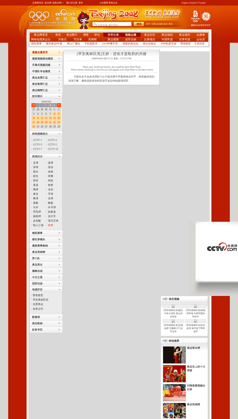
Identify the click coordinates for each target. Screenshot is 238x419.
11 (38, 118)
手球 (50, 194)
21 (50, 122)
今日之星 (37, 277)
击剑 (50, 189)
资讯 (58, 34)
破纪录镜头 (38, 239)
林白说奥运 (149, 43)
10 (34, 118)
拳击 (170, 24)
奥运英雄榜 (38, 252)
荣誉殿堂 (185, 43)
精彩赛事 (36, 43)
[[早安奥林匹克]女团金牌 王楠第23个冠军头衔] (173, 321)
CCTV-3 (37, 144)
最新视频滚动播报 (42, 58)
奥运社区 (149, 34)
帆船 (50, 203)
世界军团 (184, 39)
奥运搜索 (113, 39)
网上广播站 (73, 43)
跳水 (165, 24)
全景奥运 (38, 304)
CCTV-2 (52, 140)
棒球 (35, 198)
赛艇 (35, 203)
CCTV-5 (52, 144)
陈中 (148, 24)
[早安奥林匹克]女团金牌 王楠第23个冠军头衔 (173, 328)
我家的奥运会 (130, 43)
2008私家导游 (168, 43)
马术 (35, 207)
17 (34, 122)
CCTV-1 (37, 140)
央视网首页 (38, 2)
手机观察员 (90, 43)
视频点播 (130, 34)
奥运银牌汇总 (40, 84)
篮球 (50, 162)
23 (59, 122)
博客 (86, 34)
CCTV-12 (53, 149)
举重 (50, 176)
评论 (97, 34)
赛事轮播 (113, 34)
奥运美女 (37, 264)
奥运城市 (184, 34)
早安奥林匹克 (40, 299)
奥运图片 (72, 34)
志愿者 (201, 34)
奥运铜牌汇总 (40, 90)
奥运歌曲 (37, 323)
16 (59, 118)
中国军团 (167, 39)
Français (202, 2)
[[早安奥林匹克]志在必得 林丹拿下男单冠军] (195, 321)
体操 (50, 171)
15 (54, 118)
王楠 (153, 24)
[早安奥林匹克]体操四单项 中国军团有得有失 (195, 313)
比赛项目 (149, 39)
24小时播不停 (110, 43)
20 (46, 122)
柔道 (35, 185)
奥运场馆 (167, 34)
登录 (80, 2)
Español (193, 2)
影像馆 (36, 317)
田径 (35, 180)
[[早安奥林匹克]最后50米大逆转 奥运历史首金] (173, 307)
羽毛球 (37, 211)
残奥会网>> (58, 2)
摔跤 (50, 180)
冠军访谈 (130, 39)
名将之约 (38, 308)
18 (38, 122)
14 (50, 118)
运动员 (201, 39)
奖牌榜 (92, 39)
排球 (35, 167)
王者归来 (199, 43)
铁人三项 (38, 225)
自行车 (52, 216)
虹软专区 (37, 329)
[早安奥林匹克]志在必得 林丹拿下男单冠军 (195, 328)
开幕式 (62, 39)
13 (46, 118)
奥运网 (48, 2)
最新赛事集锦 (40, 245)
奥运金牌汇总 (40, 77)
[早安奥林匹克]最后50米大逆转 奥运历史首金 (173, 313)
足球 (35, 162)
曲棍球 (37, 216)
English (184, 2)
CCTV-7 (37, 149)
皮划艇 (159, 24)
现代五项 (53, 220)
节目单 (78, 39)
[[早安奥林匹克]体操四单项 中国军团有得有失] (195, 307)
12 (42, 118)
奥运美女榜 (193, 348)
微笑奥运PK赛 (54, 43)
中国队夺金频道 (41, 71)
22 (54, 122)
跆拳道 (52, 211)
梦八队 (36, 258)
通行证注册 (71, 2)
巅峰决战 (37, 271)
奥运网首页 (41, 34)
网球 (35, 189)
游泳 (50, 167)
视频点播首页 (40, 52)
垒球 (50, 198)
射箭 (50, 185)
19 (42, 122)
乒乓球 (52, 207)
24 (34, 126)
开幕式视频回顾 (41, 65)
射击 (35, 176)
